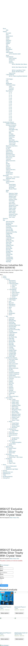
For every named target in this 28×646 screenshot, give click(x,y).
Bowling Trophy (15, 417)
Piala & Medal (9, 398)
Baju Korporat (12, 280)
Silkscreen (8, 467)
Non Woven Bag (13, 337)
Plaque (10, 421)
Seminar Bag (12, 341)
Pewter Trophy (15, 403)
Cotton (13, 286)
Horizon (14, 297)
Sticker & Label (9, 447)
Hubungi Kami (6, 478)
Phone (1, 574)
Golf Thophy (15, 411)
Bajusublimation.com (8, 472)
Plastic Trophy (15, 402)
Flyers (10, 449)
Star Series (14, 427)
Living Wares (12, 360)
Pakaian (8, 279)
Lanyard (11, 386)
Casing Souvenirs (13, 435)
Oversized (14, 288)
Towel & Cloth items (13, 396)
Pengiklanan (9, 458)
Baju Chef (11, 303)
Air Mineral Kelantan (8, 476)
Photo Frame (12, 362)
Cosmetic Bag (12, 323)
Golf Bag (11, 331)
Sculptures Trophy (16, 405)
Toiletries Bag (12, 346)
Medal (10, 445)
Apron (10, 307)
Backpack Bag (12, 320)
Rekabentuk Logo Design (12, 469)
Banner (10, 460)
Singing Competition (16, 442)
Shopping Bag (12, 355)
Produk (4, 277)
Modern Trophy (15, 420)
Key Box (11, 369)
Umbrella (11, 390)
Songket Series (15, 438)
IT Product (11, 371)
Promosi (5, 470)
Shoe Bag (11, 344)
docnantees (8, 454)
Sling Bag (11, 343)
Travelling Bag (12, 352)
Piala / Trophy (12, 399)
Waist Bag (11, 319)
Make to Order (12, 366)
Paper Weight (15, 430)
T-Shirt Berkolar (12, 289)
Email (1, 570)
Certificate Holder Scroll (14, 325)
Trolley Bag (11, 349)
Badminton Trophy (16, 414)
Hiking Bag (11, 335)
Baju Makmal (12, 304)
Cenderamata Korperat (11, 357)
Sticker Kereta (12, 451)
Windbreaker (12, 313)
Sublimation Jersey (13, 455)
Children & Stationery (14, 374)
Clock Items (11, 432)
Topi (10, 308)
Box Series (14, 439)
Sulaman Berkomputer (11, 466)
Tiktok (4, 475)
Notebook (11, 389)
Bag (7, 316)
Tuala (10, 310)
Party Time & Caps (13, 363)
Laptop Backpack (13, 332)
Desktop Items (12, 429)
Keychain (11, 387)
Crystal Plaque (15, 423)
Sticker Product (12, 448)
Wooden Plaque (15, 426)
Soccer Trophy (15, 412)
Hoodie (10, 311)
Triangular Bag (12, 353)
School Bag (11, 340)
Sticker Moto (12, 452)
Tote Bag (11, 347)
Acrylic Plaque (15, 424)
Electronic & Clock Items (14, 377)
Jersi (10, 301)
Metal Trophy (15, 406)
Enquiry (2, 578)
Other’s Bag (12, 356)
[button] (14, 274)
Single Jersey (15, 294)
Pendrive (11, 380)
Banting (11, 461)
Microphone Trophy (16, 409)
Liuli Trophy (14, 418)
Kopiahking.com (7, 473)
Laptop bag (11, 317)
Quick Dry (14, 285)
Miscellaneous (12, 365)
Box (10, 395)
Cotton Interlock (15, 292)
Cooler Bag (11, 322)
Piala (18, 517)
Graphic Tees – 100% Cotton (16, 457)
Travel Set (11, 378)
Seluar (10, 314)
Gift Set (10, 384)
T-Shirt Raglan (12, 300)
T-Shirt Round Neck (13, 283)
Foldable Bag (12, 328)
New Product (12, 441)
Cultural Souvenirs (13, 433)
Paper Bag (11, 338)
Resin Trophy (15, 408)
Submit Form (4, 585)
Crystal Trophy (15, 401)
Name (1, 566)
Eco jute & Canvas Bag (14, 329)
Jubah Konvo (12, 306)
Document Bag (12, 326)
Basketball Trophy (16, 415)
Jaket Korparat (12, 282)
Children (11, 381)
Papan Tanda (12, 463)
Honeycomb (15, 295)
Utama (4, 276)
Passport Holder (13, 350)
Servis (4, 464)
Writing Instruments (13, 368)
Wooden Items (12, 392)
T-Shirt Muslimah (13, 298)
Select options (4, 613)
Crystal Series (12, 375)
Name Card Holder (13, 359)
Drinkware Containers (14, 372)
